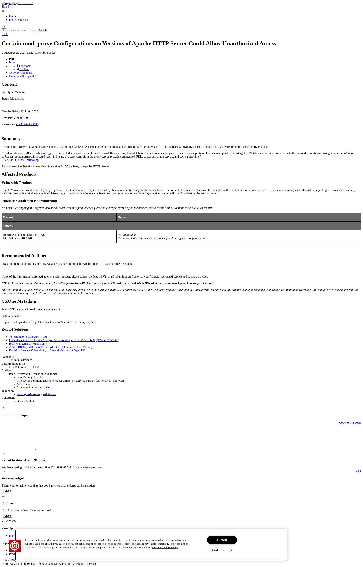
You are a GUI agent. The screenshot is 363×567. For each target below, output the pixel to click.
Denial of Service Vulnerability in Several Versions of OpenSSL (47, 350)
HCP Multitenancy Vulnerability (28, 343)
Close (8, 490)
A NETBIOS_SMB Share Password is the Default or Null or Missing (50, 347)
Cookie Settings (222, 550)
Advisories (49, 394)
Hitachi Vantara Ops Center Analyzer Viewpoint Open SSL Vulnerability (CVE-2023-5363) (64, 340)
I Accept (222, 539)
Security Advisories (28, 394)
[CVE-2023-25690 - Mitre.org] (20, 160)
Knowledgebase (18, 19)
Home (12, 16)
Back (5, 34)
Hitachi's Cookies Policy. (165, 547)
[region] (151, 545)
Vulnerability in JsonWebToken (28, 336)
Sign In (6, 6)
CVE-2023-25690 (27, 124)
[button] (15, 546)
